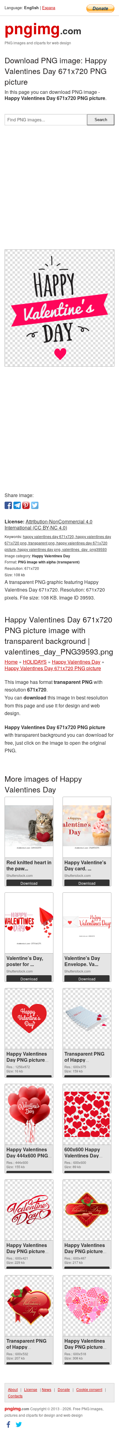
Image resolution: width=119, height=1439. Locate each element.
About (13, 1389)
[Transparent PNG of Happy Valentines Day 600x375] (87, 1019)
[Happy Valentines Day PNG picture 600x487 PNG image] (87, 1210)
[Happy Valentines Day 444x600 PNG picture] (29, 1114)
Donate (64, 1389)
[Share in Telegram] (17, 505)
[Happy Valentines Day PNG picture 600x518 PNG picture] (87, 1305)
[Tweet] (34, 505)
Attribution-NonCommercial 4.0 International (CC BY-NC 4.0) (48, 524)
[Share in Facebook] (8, 505)
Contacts (15, 1395)
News (46, 1389)
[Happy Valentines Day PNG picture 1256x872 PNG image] (29, 1018)
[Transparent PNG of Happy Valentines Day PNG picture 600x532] (29, 1306)
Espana (48, 7)
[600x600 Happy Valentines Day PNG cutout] (87, 1114)
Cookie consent (89, 1389)
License (30, 1389)
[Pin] (26, 505)
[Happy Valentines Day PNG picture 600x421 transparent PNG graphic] (29, 1210)
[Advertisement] (59, 189)
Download (29, 883)
